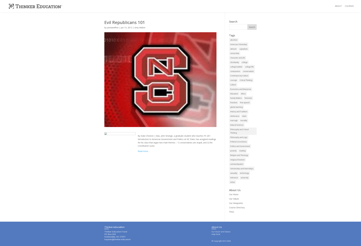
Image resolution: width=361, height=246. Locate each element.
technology (244, 173)
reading (242, 151)
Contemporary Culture (239, 75)
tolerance (234, 177)
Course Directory (237, 207)
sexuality (233, 173)
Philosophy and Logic (238, 137)
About (338, 6)
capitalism (243, 49)
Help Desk (216, 234)
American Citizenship (238, 44)
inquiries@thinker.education (117, 239)
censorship (234, 53)
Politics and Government (240, 146)
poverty (233, 151)
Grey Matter (139, 27)
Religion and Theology (239, 155)
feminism (248, 98)
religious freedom (237, 160)
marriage (234, 120)
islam (244, 116)
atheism (233, 49)
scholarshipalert (236, 164)
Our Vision (233, 194)
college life (249, 67)
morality (243, 120)
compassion (235, 71)
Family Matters (236, 98)
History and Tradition (238, 111)
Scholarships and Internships (241, 168)
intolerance (234, 116)
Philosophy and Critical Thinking (239, 131)
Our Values (234, 198)
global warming (236, 107)
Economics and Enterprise (240, 89)
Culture (233, 85)
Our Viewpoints (236, 203)
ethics (243, 94)
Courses (349, 6)
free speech (245, 102)
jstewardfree (113, 27)
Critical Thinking (246, 80)
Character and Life (237, 58)
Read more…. (144, 151)
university (244, 177)
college (244, 62)
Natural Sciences (236, 125)
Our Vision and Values (221, 231)
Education (234, 94)
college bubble (236, 67)
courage (233, 80)
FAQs (231, 211)
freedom (233, 102)
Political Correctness (238, 142)
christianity (234, 62)
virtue (232, 182)
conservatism (248, 71)
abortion (233, 40)
